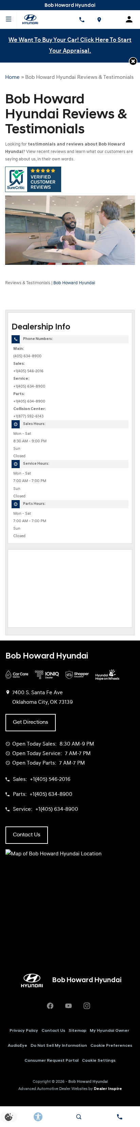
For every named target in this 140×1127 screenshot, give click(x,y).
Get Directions (30, 722)
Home (12, 77)
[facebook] (49, 1005)
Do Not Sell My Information (59, 1046)
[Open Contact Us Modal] (119, 1117)
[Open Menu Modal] (8, 19)
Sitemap (77, 1031)
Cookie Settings (99, 1061)
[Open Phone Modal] (81, 19)
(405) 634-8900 (27, 356)
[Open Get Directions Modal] (99, 19)
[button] (133, 61)
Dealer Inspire (108, 1089)
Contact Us (53, 1031)
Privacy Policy (24, 1031)
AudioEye (17, 1046)
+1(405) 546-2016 (28, 371)
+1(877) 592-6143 (28, 416)
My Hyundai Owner (109, 1031)
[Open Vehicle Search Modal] (78, 1117)
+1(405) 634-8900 (29, 387)
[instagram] (86, 1005)
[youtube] (68, 1005)
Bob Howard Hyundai (74, 283)
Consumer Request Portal (51, 1061)
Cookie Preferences (111, 1046)
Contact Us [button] (26, 835)
